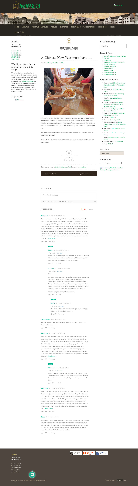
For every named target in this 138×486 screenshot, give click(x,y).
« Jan (12, 59)
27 (17, 57)
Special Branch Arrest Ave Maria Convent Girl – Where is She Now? (114, 85)
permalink (83, 167)
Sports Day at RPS (115, 120)
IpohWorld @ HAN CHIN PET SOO (83, 27)
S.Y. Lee (62, 306)
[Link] (65, 201)
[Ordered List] (54, 201)
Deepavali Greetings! (110, 74)
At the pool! (107, 60)
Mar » (17, 59)
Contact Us (19, 32)
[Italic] (46, 201)
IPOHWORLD (26, 5)
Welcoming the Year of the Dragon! (114, 62)
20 (17, 55)
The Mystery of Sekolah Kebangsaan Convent (114, 110)
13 (17, 53)
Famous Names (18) (110, 66)
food (69, 167)
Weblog (54, 27)
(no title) (106, 58)
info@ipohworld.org (28, 81)
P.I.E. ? (110, 144)
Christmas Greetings (110, 72)
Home (16, 27)
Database (64, 27)
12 (16, 53)
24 (13, 57)
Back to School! (108, 68)
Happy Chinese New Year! (86, 174)
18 (15, 55)
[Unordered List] (57, 201)
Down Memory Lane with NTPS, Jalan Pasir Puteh (114, 114)
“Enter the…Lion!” (49, 174)
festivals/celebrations (61, 167)
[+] (71, 201)
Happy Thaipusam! (109, 64)
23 (12, 57)
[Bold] (43, 201)
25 (15, 57)
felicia (61, 63)
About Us (25, 27)
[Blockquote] (60, 201)
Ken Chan (60, 253)
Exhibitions (102, 27)
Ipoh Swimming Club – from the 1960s (114, 95)
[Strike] (51, 201)
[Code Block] (63, 201)
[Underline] (48, 201)
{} (68, 201)
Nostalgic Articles (40, 27)
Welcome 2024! (108, 70)
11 (15, 53)
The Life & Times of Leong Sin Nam (115, 56)
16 (12, 55)
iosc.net (119, 480)
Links (112, 27)
